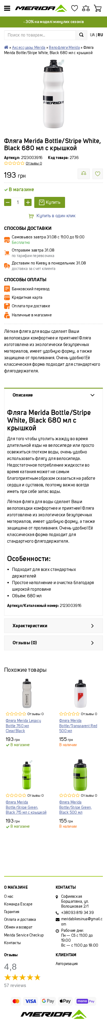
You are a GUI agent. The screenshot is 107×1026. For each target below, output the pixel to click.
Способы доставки (28, 228)
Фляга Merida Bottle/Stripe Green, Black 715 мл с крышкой (26, 807)
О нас (8, 896)
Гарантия (11, 912)
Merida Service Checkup (24, 935)
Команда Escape (18, 904)
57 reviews (15, 985)
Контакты (12, 943)
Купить (53, 202)
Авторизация (67, 963)
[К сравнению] (84, 174)
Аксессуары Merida (29, 47)
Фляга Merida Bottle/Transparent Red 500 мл (78, 725)
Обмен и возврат (18, 927)
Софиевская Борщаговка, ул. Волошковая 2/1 (75, 901)
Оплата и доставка (20, 919)
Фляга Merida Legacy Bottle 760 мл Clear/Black (23, 725)
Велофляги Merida (64, 47)
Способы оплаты (25, 280)
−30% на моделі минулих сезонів (53, 21)
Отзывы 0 (34, 163)
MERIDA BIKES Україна (6, 47)
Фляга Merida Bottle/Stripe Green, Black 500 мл (75, 807)
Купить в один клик (55, 216)
